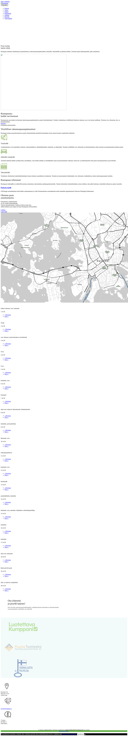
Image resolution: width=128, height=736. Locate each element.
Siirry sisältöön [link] (5, 1)
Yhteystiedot (8, 18)
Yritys (6, 10)
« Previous (7, 315)
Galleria (6, 15)
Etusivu (6, 8)
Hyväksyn (80, 734)
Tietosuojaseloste (64, 731)
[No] (85, 734)
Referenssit (7, 13)
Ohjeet (6, 12)
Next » (6, 316)
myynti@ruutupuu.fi (6, 708)
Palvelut (6, 17)
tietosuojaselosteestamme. (69, 734)
